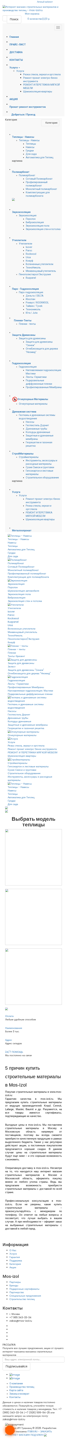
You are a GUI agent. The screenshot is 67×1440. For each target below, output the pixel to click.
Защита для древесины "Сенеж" (26, 670)
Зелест (11, 666)
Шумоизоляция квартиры (37, 91)
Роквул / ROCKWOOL (37, 302)
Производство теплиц (21, 1387)
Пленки (12, 652)
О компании (16, 1383)
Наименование (13, 1028)
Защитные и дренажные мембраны (28, 724)
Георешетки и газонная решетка (26, 728)
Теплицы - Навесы (29, 140)
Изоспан (30, 299)
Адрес (8, 1040)
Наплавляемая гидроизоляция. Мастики (30, 690)
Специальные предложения (25, 1295)
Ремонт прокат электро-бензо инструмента (32, 749)
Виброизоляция (35, 222)
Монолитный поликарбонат (41, 189)
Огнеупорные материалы (33, 403)
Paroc (29, 250)
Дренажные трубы (36, 428)
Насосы (30, 422)
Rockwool (31, 254)
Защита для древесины (32, 338)
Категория (15, 1264)
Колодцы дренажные (38, 432)
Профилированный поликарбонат (27, 573)
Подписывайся (16, 1366)
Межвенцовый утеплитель (41, 271)
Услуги (20, 71)
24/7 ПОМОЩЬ (14, 1052)
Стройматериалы (28, 457)
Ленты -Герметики (36, 377)
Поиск (14, 19)
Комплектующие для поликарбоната (28, 577)
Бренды (13, 1285)
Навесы (30, 147)
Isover (29, 247)
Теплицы (31, 143)
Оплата (9, 1016)
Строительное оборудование (42, 477)
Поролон (31, 219)
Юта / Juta (31, 312)
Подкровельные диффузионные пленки (30, 694)
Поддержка (15, 1260)
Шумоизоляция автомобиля (23, 590)
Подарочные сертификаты (24, 1289)
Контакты (14, 1397)
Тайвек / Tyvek (34, 306)
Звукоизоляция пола (37, 225)
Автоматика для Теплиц (39, 157)
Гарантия (14, 1257)
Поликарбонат (27, 175)
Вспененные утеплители (39, 264)
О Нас (12, 1250)
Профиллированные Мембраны (44, 387)
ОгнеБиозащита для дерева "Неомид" (29, 673)
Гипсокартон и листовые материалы (28, 766)
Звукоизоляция (27, 215)
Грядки (30, 150)
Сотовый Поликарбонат (39, 178)
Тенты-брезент (16, 656)
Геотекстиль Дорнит (37, 425)
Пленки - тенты (27, 324)
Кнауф (29, 260)
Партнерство (16, 1292)
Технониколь (33, 309)
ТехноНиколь (33, 267)
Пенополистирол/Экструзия (35, 274)
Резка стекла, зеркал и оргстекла (42, 74)
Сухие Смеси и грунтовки (40, 467)
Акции (12, 1267)
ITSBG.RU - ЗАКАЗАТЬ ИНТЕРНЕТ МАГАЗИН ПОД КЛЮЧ (28, 1433)
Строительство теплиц (22, 1299)
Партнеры (15, 1282)
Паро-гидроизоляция (31, 292)
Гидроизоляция (28, 366)
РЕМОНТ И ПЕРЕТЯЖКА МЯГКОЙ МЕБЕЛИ (32, 752)
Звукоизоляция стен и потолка (43, 229)
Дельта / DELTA (34, 295)
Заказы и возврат (19, 1393)
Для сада (31, 154)
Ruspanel (31, 277)
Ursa (28, 257)
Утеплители (25, 243)
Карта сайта (16, 1390)
